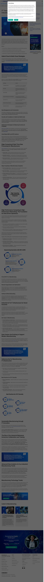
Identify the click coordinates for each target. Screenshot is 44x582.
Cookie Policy (21, 17)
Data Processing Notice (15, 17)
